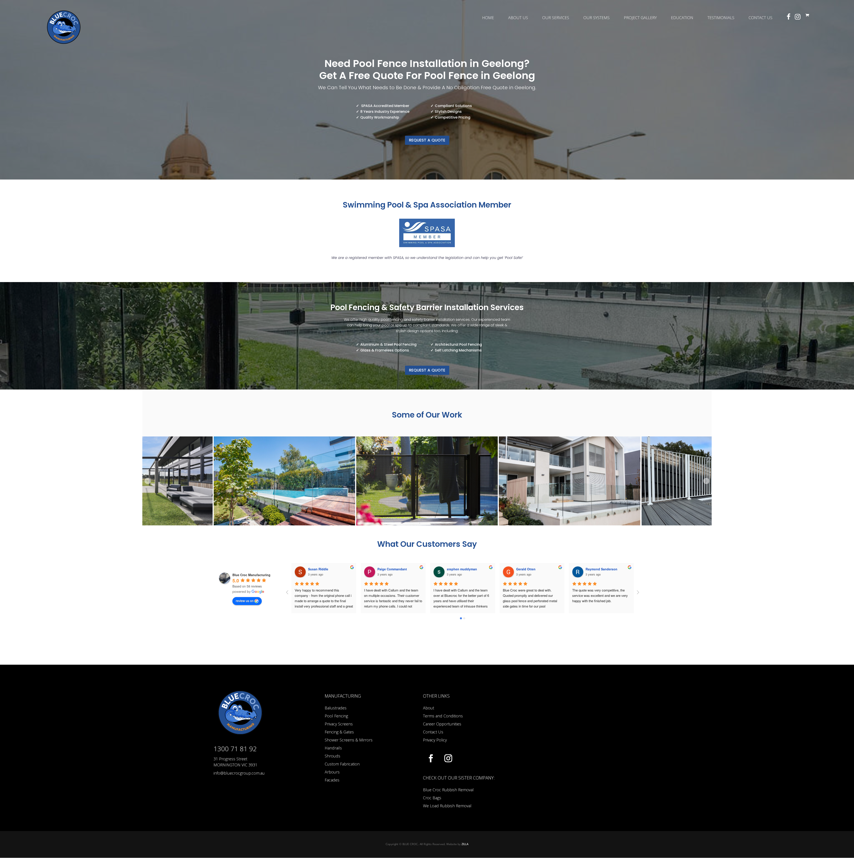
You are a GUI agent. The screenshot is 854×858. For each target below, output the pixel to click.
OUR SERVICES (555, 18)
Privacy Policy (435, 740)
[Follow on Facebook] (431, 758)
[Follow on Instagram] (448, 758)
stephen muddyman (323, 569)
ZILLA (464, 844)
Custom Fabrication (342, 764)
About (428, 708)
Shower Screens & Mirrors (349, 740)
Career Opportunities (442, 724)
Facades (332, 780)
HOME (488, 18)
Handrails (333, 748)
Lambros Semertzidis (601, 569)
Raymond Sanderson (463, 569)
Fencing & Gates (339, 732)
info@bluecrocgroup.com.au (239, 773)
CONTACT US (760, 18)
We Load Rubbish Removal (447, 805)
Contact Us (433, 732)
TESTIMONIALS (720, 18)
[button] (148, 481)
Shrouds (332, 756)
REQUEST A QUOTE (427, 140)
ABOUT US (518, 18)
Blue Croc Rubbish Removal (448, 789)
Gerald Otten (387, 569)
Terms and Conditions (443, 716)
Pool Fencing (336, 716)
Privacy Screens (339, 724)
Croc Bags (432, 797)
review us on (245, 600)
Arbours (332, 772)
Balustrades (335, 708)
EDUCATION (682, 18)
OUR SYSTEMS (596, 18)
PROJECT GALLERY (640, 18)
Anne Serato (525, 569)
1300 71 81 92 (235, 748)
